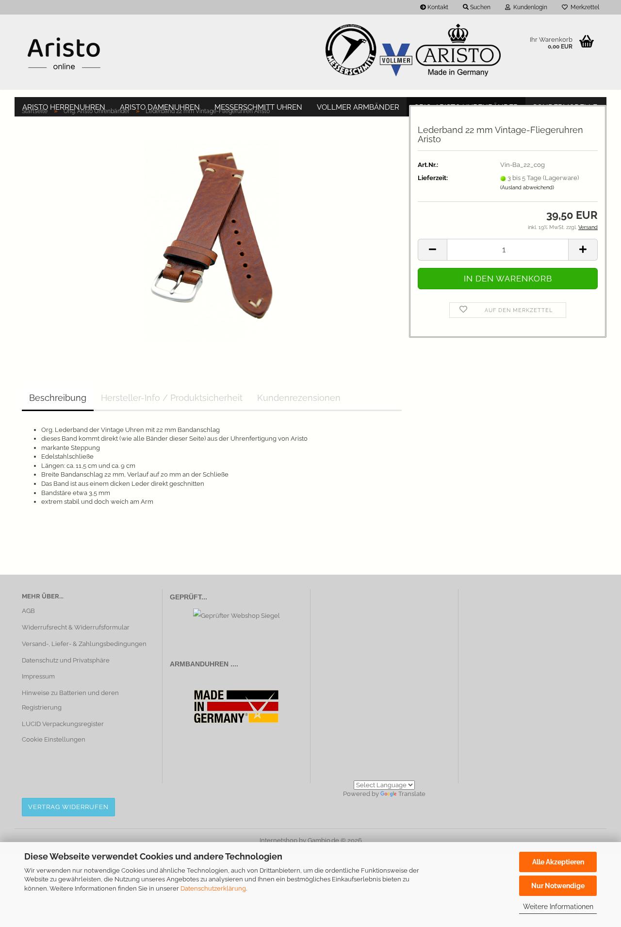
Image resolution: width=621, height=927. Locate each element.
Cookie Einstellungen (53, 739)
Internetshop (278, 840)
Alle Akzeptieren (558, 862)
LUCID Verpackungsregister (63, 724)
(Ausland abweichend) (527, 187)
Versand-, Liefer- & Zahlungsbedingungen (84, 643)
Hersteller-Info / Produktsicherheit (172, 398)
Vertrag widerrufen (68, 807)
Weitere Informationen (558, 906)
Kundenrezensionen (299, 398)
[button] (432, 250)
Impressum (38, 676)
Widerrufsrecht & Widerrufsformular (76, 627)
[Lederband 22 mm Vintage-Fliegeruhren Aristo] (212, 239)
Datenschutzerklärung (213, 888)
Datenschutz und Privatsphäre (66, 660)
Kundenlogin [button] (528, 7)
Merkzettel (583, 7)
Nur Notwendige (558, 886)
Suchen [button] (479, 7)
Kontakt (437, 7)
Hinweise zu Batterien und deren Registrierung (70, 700)
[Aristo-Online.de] (64, 53)
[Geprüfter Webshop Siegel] (236, 615)
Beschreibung (57, 398)
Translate (411, 793)
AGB (28, 610)
